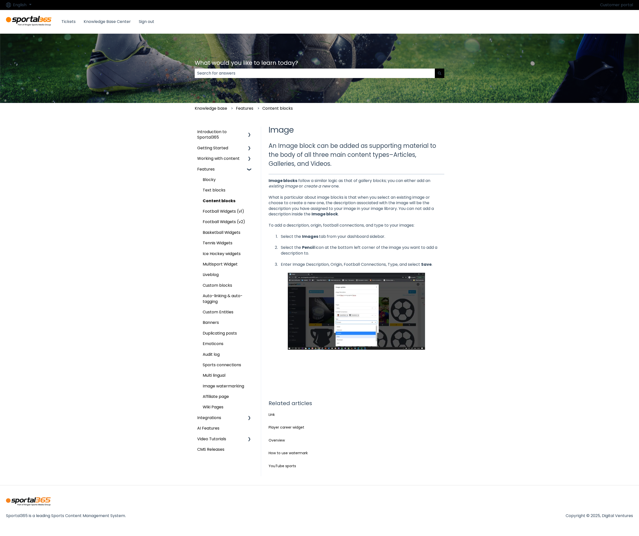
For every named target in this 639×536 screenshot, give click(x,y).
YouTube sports (282, 465)
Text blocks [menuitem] (214, 190)
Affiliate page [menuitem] (216, 396)
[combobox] (315, 73)
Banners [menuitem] (211, 322)
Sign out (146, 21)
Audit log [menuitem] (211, 354)
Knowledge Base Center (107, 21)
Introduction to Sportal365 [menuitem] (212, 134)
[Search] (439, 73)
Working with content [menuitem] (218, 158)
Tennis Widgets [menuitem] (217, 243)
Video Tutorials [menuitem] (211, 439)
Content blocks (277, 108)
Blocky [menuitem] (209, 179)
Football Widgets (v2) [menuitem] (224, 222)
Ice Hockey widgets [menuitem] (222, 254)
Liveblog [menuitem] (211, 274)
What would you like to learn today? (246, 63)
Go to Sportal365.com (606, 21)
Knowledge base (211, 108)
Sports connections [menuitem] (222, 365)
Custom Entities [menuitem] (218, 312)
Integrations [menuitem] (209, 418)
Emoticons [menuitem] (213, 344)
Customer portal (616, 5)
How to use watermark (288, 452)
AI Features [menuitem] (208, 428)
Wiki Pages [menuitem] (213, 407)
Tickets (68, 21)
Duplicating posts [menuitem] (220, 333)
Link (272, 414)
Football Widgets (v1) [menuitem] (223, 211)
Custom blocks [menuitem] (217, 285)
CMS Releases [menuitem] (210, 449)
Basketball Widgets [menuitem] (221, 232)
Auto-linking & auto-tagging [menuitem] (223, 298)
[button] (249, 132)
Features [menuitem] (206, 169)
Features (244, 108)
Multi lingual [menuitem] (214, 375)
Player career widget (286, 427)
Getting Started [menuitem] (212, 148)
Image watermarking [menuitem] (223, 386)
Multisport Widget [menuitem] (220, 264)
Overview (277, 440)
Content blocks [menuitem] (219, 201)
